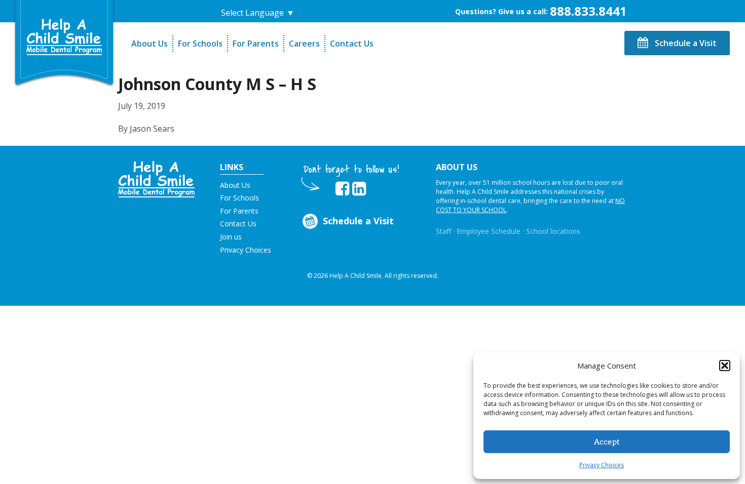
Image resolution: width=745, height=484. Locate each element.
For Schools (200, 43)
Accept (607, 442)
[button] (725, 365)
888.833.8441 (588, 11)
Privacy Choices (601, 465)
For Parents (256, 43)
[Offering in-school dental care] (64, 37)
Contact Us (352, 43)
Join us (231, 236)
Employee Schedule (488, 231)
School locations (553, 231)
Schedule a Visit (685, 43)
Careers (304, 43)
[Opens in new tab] (342, 189)
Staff (443, 231)
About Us (149, 43)
